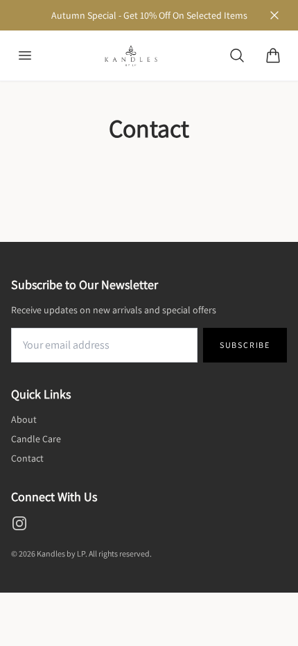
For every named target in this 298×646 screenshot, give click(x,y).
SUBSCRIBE (245, 345)
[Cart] (273, 55)
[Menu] (25, 55)
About (24, 419)
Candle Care (36, 439)
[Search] (237, 55)
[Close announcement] (274, 15)
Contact (27, 458)
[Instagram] (19, 523)
